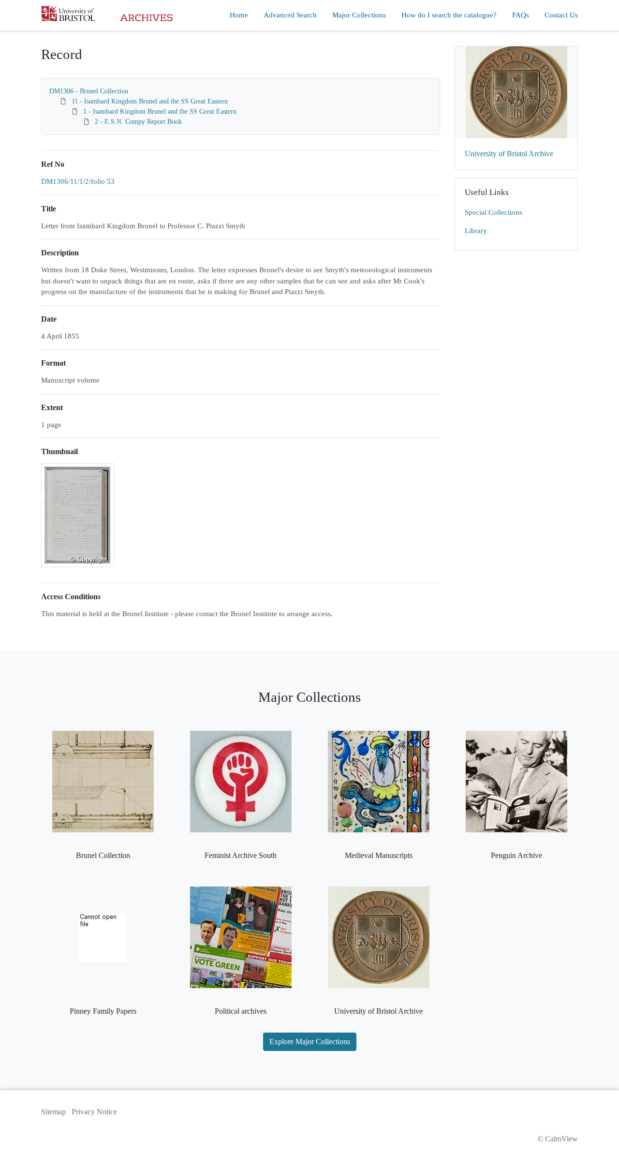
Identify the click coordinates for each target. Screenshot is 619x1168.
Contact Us (561, 15)
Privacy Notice (94, 1112)
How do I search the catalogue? (449, 15)
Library (476, 231)
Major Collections (359, 15)
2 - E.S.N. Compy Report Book (138, 121)
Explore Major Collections (309, 1041)
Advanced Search (290, 15)
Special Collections (493, 212)
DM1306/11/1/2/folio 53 (78, 181)
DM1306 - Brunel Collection (88, 91)
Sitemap (53, 1112)
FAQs (520, 15)
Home (239, 15)
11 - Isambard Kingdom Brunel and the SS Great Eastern (150, 101)
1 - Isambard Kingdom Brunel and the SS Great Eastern (159, 111)
